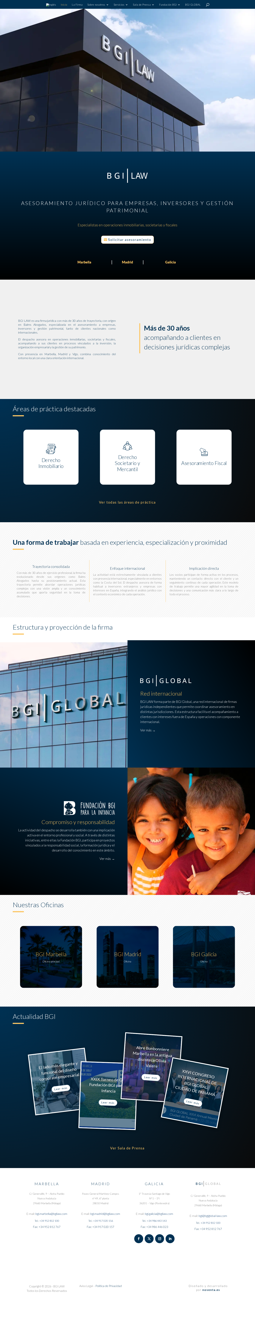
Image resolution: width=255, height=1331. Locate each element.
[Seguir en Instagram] (159, 1238)
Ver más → (148, 730)
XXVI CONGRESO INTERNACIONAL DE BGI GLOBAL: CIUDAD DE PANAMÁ (196, 1082)
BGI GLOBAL (193, 4)
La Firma (77, 4)
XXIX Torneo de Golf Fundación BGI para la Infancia (108, 1084)
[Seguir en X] (149, 1238)
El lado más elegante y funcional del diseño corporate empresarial (59, 1071)
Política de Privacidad (108, 1286)
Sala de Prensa (142, 4)
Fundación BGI (168, 4)
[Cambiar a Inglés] (51, 6)
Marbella (84, 262)
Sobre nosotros (96, 4)
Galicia (170, 262)
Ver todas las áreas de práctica (127, 502)
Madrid (127, 262)
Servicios (119, 4)
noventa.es (211, 1289)
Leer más (61, 1088)
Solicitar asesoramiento (129, 240)
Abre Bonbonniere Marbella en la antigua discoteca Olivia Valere (152, 1057)
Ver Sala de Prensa (127, 1148)
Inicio (64, 4)
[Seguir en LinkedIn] (170, 1238)
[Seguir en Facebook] (138, 1238)
